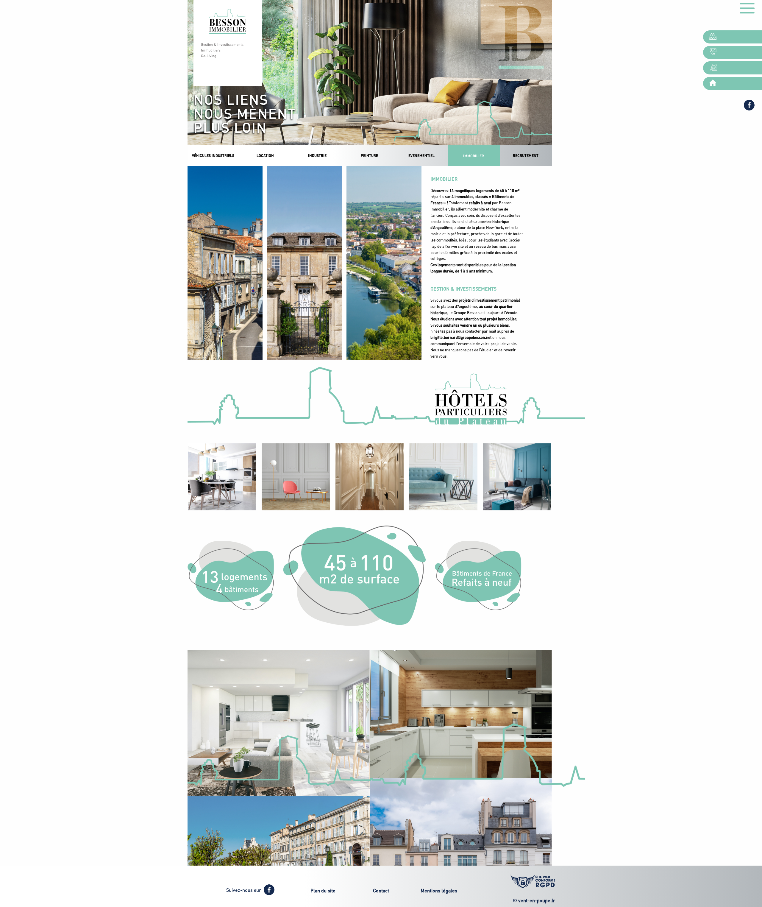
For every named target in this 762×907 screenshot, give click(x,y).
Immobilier (473, 156)
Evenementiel (421, 155)
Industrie (317, 155)
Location (265, 155)
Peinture (369, 155)
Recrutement (525, 155)
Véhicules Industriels (213, 155)
